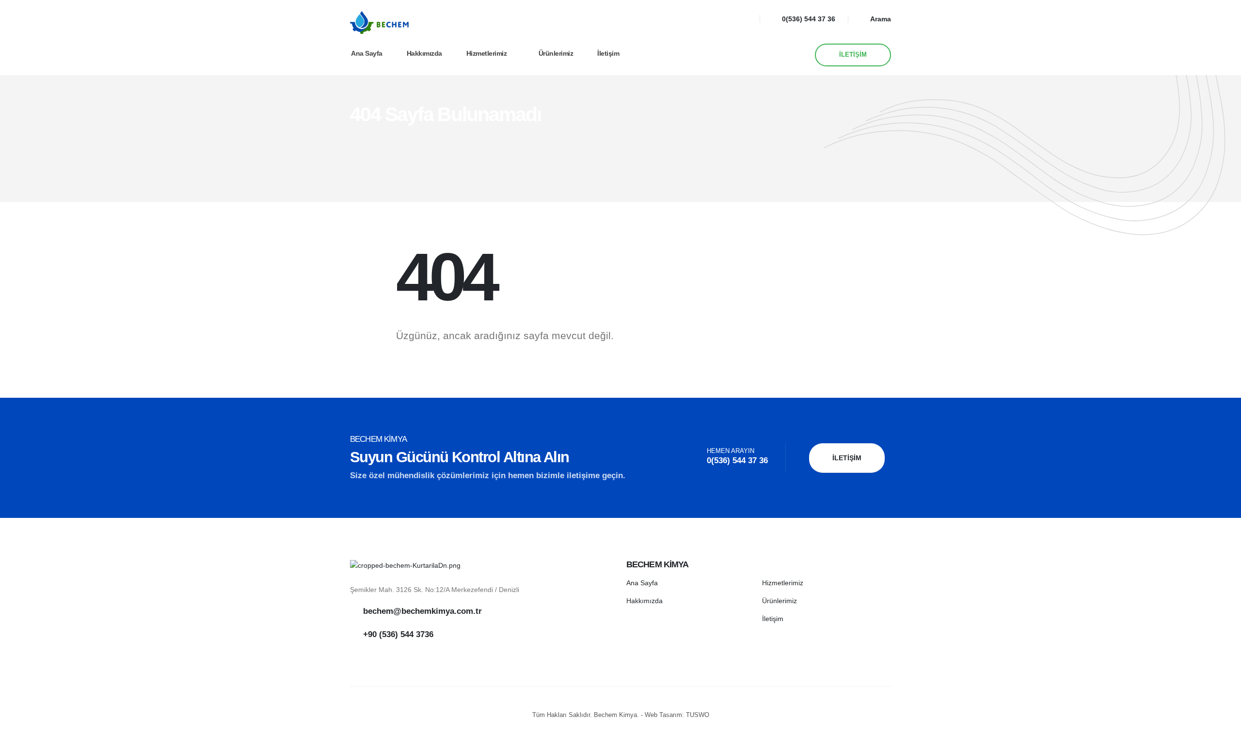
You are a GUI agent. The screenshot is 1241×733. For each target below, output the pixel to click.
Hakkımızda (424, 53)
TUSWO (697, 715)
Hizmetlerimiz (486, 53)
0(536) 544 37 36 (808, 19)
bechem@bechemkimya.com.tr (422, 611)
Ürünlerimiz (556, 53)
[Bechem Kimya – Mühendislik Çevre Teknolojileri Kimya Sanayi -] (380, 22)
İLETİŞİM (853, 54)
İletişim (608, 53)
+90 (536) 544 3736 (398, 634)
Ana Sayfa (366, 53)
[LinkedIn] (742, 19)
